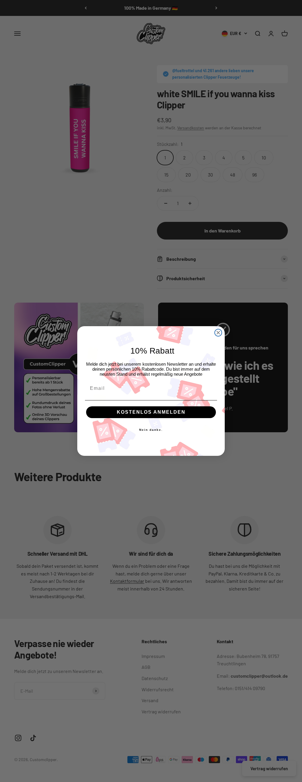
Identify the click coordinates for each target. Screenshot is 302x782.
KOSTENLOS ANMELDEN (151, 412)
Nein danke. (151, 429)
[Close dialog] (218, 332)
